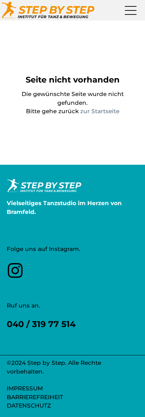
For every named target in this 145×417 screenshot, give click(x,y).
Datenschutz (29, 405)
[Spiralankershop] (48, 10)
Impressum (25, 388)
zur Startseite (99, 111)
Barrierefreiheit (35, 397)
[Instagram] (15, 277)
